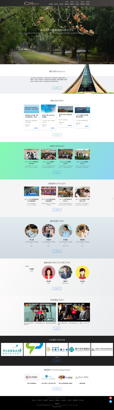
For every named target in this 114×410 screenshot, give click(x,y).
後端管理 (87, 1)
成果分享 (61, 4)
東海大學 (72, 1)
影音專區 (63, 400)
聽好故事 (67, 4)
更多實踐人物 (57, 288)
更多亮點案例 (57, 209)
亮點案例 (46, 400)
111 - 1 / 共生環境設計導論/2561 (65, 200)
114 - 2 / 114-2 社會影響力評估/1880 (31, 162)
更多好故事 (57, 251)
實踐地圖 (82, 4)
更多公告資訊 (57, 134)
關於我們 (51, 4)
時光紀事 (87, 4)
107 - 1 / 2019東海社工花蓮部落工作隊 (82, 200)
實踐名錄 (72, 4)
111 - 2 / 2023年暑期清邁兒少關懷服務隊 (48, 200)
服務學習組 (82, 383)
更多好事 (57, 172)
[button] (8, 32)
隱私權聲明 (57, 403)
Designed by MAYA (57, 406)
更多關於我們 (57, 87)
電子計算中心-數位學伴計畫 (49, 383)
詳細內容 (36, 128)
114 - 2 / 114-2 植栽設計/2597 (82, 162)
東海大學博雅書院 (31, 383)
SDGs (77, 1)
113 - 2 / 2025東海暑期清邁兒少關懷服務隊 (32, 200)
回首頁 (67, 1)
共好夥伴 (77, 4)
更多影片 (57, 328)
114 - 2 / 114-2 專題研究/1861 (65, 162)
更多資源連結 (57, 388)
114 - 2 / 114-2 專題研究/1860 (48, 162)
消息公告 (56, 4)
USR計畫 (82, 1)
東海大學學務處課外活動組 (65, 383)
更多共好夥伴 (57, 360)
